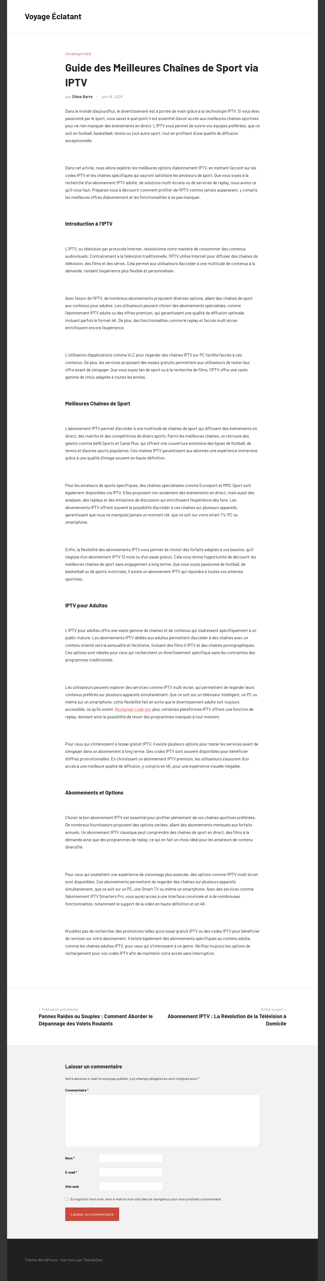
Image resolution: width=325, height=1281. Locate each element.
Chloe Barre (82, 96)
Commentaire (76, 1090)
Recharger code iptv (133, 709)
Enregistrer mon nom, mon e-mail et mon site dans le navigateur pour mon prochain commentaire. (146, 1199)
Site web (72, 1186)
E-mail (71, 1172)
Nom (70, 1158)
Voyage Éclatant (53, 16)
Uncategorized (78, 53)
